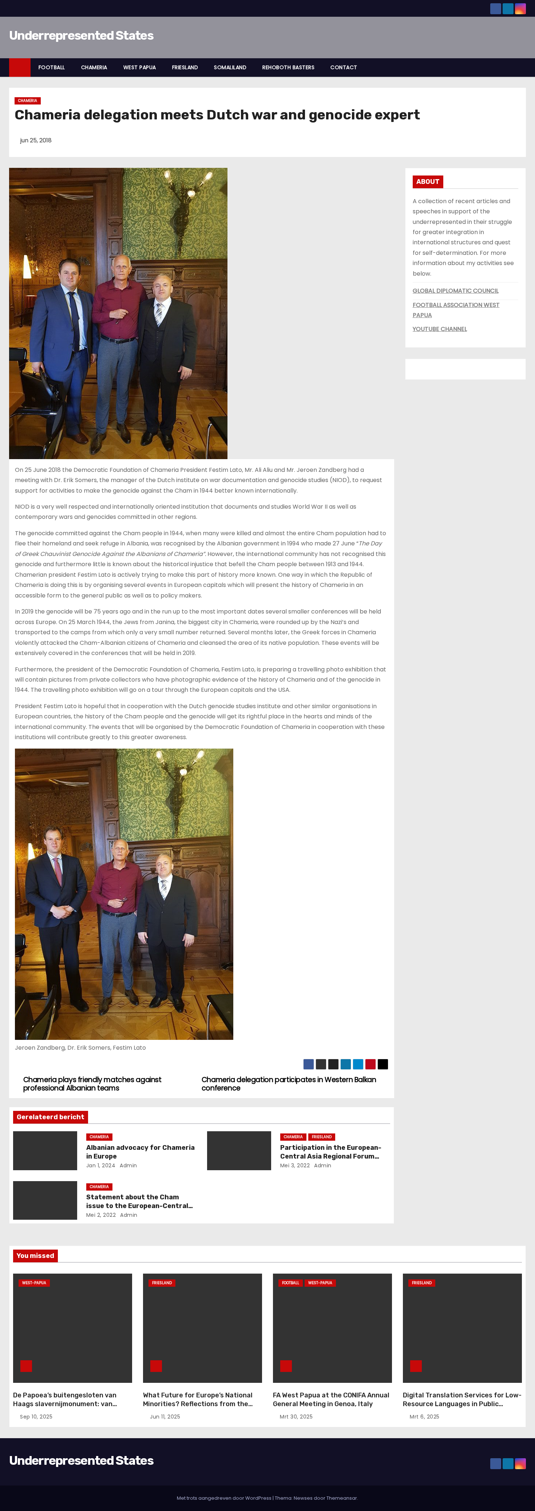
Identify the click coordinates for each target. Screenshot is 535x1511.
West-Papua (34, 1283)
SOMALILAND (230, 67)
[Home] (20, 67)
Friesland (322, 1137)
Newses (303, 1498)
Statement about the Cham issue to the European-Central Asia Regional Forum (137, 1206)
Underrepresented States (81, 35)
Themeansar (341, 1498)
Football (290, 1283)
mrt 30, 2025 (296, 1416)
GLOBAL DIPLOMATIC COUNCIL (456, 291)
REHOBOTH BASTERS (288, 67)
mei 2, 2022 (101, 1215)
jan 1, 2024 (101, 1165)
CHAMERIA (94, 67)
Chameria (27, 100)
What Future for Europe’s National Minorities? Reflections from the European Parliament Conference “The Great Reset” (198, 1408)
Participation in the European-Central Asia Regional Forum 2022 (330, 1156)
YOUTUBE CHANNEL (440, 329)
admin (127, 1165)
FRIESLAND (185, 67)
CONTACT (343, 67)
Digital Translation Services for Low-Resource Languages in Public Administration (462, 1404)
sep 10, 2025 (36, 1416)
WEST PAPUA (139, 67)
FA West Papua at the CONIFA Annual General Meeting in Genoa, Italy (331, 1399)
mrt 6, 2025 (425, 1416)
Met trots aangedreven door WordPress (225, 1498)
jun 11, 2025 (165, 1416)
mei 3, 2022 (295, 1165)
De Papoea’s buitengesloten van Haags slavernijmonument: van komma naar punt (64, 1404)
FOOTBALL (52, 67)
